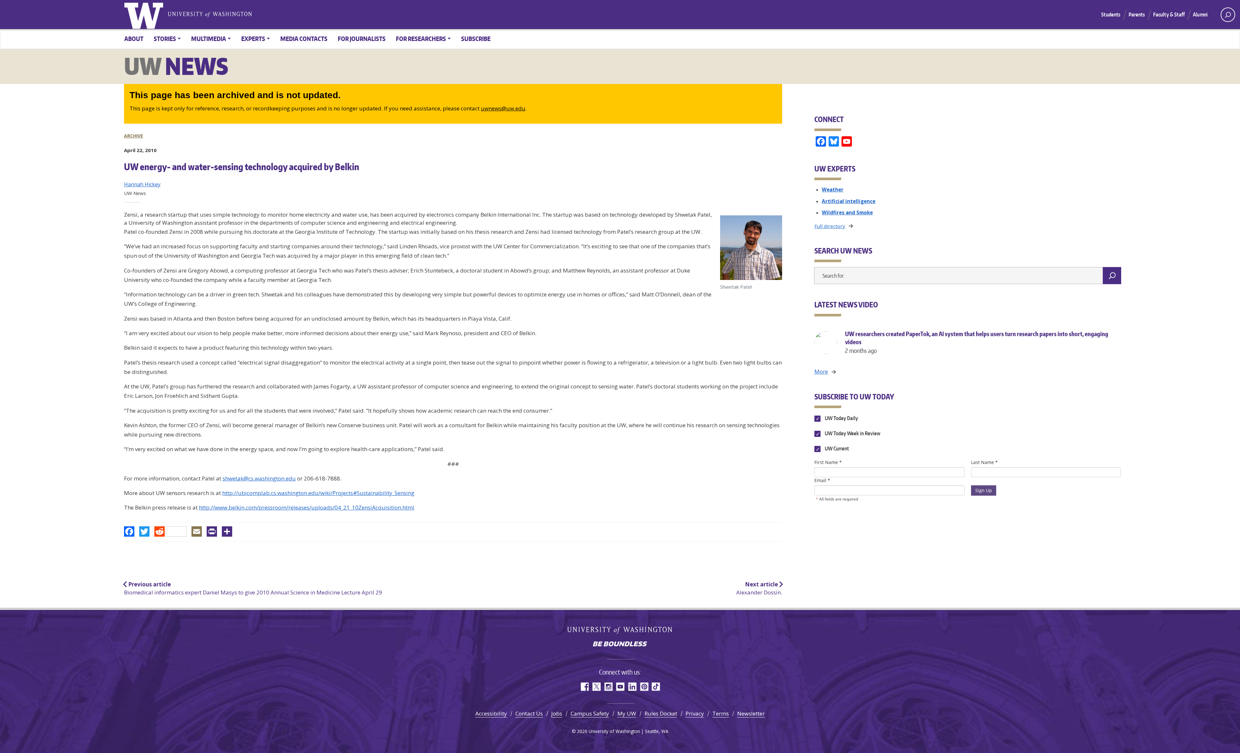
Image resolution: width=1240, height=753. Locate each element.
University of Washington (145, 14)
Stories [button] (165, 39)
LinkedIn (632, 686)
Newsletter (751, 713)
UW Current (836, 449)
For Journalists (362, 39)
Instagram (608, 686)
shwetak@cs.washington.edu (259, 478)
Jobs (556, 713)
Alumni (1200, 14)
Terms (720, 713)
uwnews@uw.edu (503, 108)
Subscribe (476, 39)
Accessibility (491, 713)
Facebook (584, 686)
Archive (133, 136)
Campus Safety (590, 713)
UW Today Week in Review (852, 433)
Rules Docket (661, 713)
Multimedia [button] (208, 39)
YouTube (620, 686)
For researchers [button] (421, 39)
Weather (832, 189)
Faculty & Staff (1169, 14)
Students (1110, 14)
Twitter (596, 686)
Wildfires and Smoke (847, 212)
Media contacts (303, 39)
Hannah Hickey (142, 184)
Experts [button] (253, 39)
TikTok (656, 686)
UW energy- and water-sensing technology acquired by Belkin (241, 166)
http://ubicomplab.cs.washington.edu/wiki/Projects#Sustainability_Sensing (318, 493)
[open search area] (1228, 14)
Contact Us (529, 713)
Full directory (829, 226)
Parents (1137, 14)
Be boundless (620, 644)
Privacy (695, 713)
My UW (626, 713)
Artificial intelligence (848, 201)
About (133, 39)
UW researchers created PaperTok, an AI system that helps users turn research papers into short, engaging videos (976, 342)
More (821, 371)
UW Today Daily (841, 418)
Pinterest (644, 686)
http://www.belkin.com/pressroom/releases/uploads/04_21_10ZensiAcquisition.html (306, 507)
